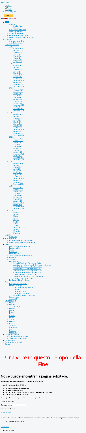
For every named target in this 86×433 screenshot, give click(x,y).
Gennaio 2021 (18, 163)
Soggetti (7, 235)
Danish (11, 312)
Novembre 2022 (18, 158)
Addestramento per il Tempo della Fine (22, 242)
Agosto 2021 (17, 176)
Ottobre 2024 (17, 107)
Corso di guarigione (15, 32)
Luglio (15, 223)
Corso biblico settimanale (17, 30)
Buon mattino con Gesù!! (13, 342)
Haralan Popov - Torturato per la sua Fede (27, 269)
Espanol (12, 304)
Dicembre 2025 (18, 86)
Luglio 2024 (17, 101)
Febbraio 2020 (18, 190)
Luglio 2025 (17, 77)
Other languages (10, 301)
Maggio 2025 (17, 73)
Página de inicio (6, 412)
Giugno (15, 222)
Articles (7, 244)
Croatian (12, 310)
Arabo (11, 329)
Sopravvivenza (14, 297)
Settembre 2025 (18, 80)
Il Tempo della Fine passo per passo (21, 240)
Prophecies (12, 257)
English (11, 302)
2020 (11, 186)
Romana (12, 308)
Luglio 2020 (17, 199)
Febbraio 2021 (18, 165)
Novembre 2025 (18, 84)
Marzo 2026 (17, 52)
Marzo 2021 (17, 167)
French (11, 318)
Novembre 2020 (18, 207)
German (12, 316)
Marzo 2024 (17, 94)
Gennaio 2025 (18, 65)
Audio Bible (13, 299)
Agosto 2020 (17, 201)
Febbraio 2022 (18, 141)
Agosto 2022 (17, 152)
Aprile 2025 (17, 71)
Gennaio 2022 (18, 139)
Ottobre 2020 (17, 205)
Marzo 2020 (17, 191)
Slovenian (12, 325)
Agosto (15, 225)
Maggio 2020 (17, 195)
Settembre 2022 (18, 154)
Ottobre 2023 (17, 131)
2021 (11, 161)
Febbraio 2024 (18, 92)
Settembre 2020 (18, 203)
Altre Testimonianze (16, 43)
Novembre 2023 (18, 133)
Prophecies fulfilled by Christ (19, 280)
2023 (11, 112)
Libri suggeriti (14, 261)
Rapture (16, 289)
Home (7, 22)
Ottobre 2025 (17, 82)
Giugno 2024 (17, 99)
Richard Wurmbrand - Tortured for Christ (27, 263)
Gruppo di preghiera (16, 33)
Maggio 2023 (17, 122)
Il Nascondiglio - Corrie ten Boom (24, 274)
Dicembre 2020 (18, 208)
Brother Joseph (18, 26)
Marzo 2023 (17, 118)
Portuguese (13, 333)
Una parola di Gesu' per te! (18, 284)
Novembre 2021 (18, 182)
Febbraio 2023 (18, 116)
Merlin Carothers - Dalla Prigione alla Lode (27, 270)
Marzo (15, 216)
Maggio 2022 (17, 146)
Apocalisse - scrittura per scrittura (24, 295)
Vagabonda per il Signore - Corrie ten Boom (28, 276)
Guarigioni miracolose (16, 41)
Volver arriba (5, 427)
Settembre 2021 (18, 178)
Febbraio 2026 (18, 50)
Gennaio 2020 (18, 188)
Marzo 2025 (17, 69)
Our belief (16, 28)
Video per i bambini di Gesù (18, 338)
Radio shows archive (12, 45)
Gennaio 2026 (18, 48)
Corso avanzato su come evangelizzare (22, 37)
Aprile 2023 (17, 120)
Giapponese (13, 327)
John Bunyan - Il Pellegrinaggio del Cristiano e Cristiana (32, 265)
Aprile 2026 (17, 54)
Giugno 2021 (17, 173)
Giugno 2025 (17, 75)
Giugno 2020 (17, 197)
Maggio (16, 220)
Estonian (12, 321)
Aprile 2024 (17, 95)
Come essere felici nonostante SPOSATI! (27, 272)
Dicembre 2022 (18, 159)
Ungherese (12, 331)
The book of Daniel (19, 291)
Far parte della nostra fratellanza (19, 35)
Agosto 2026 (17, 62)
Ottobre (15, 229)
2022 (11, 137)
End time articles (14, 248)
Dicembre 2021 (18, 184)
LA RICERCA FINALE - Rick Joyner (26, 278)
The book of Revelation (21, 293)
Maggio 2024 (17, 97)
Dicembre (16, 233)
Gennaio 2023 (18, 114)
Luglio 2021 (17, 175)
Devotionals (13, 252)
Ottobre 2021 (17, 180)
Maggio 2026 (17, 56)
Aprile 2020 (17, 193)
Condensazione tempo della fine (19, 246)
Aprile (15, 218)
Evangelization (14, 254)
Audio (7, 282)
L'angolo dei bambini (12, 334)
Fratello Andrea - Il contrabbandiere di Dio (27, 267)
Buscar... (4, 405)
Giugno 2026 (17, 58)
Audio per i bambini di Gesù (18, 336)
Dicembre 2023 (18, 135)
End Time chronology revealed (23, 287)
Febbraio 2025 (18, 67)
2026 (11, 47)
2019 (11, 210)
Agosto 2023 (17, 127)
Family (11, 250)
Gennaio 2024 (18, 90)
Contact (7, 344)
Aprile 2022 (17, 144)
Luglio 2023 (17, 126)
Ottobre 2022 (17, 156)
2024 (11, 88)
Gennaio (16, 212)
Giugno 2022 (17, 148)
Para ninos (16, 306)
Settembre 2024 (18, 105)
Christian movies (10, 340)
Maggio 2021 (17, 171)
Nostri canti (13, 237)
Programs (8, 39)
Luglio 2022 (17, 150)
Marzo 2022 (17, 143)
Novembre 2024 (18, 109)
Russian (11, 314)
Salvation (12, 259)
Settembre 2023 (18, 129)
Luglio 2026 (17, 60)
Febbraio (16, 214)
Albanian (12, 319)
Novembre (16, 231)
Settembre (16, 227)
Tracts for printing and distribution (20, 255)
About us (12, 24)
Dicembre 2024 (18, 111)
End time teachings (15, 286)
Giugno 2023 (17, 124)
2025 (11, 64)
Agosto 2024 (17, 103)
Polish (11, 323)
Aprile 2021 (17, 169)
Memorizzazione (10, 238)
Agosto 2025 (17, 79)
